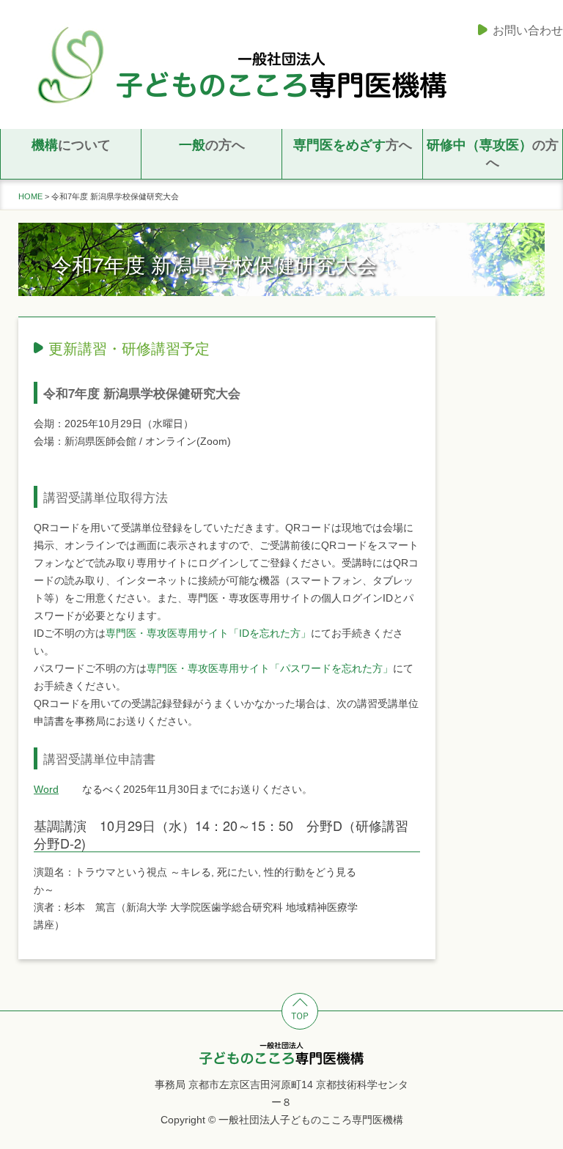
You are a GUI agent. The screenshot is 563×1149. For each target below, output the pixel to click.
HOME (30, 196)
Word (46, 789)
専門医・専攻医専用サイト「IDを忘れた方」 (208, 633)
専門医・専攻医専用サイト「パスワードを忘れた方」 (270, 668)
